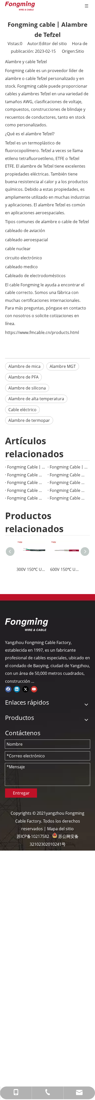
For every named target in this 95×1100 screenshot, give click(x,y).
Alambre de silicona (27, 388)
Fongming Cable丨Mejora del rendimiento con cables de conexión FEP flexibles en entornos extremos (26, 467)
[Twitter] (25, 689)
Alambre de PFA (23, 377)
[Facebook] (8, 689)
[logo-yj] (26, 624)
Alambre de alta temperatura (36, 398)
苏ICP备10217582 (33, 836)
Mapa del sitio (60, 828)
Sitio (80, 51)
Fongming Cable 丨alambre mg (26, 475)
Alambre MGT (63, 366)
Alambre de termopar (29, 420)
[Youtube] (34, 689)
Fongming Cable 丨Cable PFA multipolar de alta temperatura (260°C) (69, 475)
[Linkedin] (17, 689)
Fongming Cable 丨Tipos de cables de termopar (69, 490)
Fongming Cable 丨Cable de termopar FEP (26, 490)
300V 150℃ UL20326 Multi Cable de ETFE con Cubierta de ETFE (30, 569)
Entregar (21, 793)
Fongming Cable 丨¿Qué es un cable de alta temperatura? (26, 498)
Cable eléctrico (22, 409)
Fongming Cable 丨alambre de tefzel (26, 482)
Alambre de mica (24, 366)
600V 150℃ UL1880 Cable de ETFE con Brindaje (64, 569)
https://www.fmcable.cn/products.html (42, 332)
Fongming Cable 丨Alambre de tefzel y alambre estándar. (69, 482)
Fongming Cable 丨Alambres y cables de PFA (69, 498)
